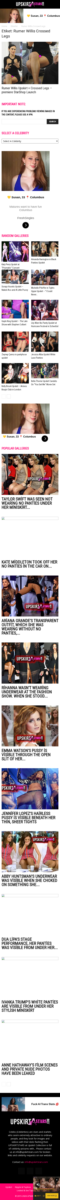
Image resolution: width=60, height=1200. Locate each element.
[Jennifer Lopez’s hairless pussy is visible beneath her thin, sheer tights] (30, 788)
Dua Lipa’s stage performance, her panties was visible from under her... (30, 943)
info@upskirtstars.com (36, 1162)
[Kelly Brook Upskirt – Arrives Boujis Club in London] (15, 373)
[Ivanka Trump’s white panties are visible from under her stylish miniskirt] (30, 977)
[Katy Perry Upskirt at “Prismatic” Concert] (15, 251)
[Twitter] (30, 1171)
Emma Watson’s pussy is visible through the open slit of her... (26, 754)
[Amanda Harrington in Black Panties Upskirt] (44, 249)
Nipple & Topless (23, 1187)
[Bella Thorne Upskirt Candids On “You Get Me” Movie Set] (44, 370)
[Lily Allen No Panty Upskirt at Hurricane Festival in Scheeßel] (44, 310)
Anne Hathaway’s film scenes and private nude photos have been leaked (30, 1069)
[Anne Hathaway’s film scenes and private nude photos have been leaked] (30, 1040)
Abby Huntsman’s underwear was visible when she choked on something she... (29, 880)
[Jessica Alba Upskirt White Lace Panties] (44, 342)
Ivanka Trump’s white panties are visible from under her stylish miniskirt (30, 1006)
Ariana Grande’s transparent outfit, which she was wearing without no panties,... (30, 626)
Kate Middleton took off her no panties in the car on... (29, 564)
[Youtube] (39, 1171)
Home (4, 26)
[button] (55, 4)
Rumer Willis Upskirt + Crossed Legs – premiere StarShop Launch (27, 90)
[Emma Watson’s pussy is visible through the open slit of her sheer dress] (30, 725)
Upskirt (8, 1187)
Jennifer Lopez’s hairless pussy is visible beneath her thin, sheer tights (28, 817)
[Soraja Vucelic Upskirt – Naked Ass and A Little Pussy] (15, 277)
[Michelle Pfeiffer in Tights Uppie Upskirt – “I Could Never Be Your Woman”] (44, 277)
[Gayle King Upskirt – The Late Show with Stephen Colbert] (15, 309)
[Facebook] (21, 1171)
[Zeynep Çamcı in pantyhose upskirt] (15, 342)
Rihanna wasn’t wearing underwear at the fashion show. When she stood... (27, 691)
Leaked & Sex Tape (25, 1190)
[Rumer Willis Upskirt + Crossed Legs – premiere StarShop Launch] (30, 63)
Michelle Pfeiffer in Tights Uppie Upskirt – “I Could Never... (42, 291)
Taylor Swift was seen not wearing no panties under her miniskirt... (27, 503)
